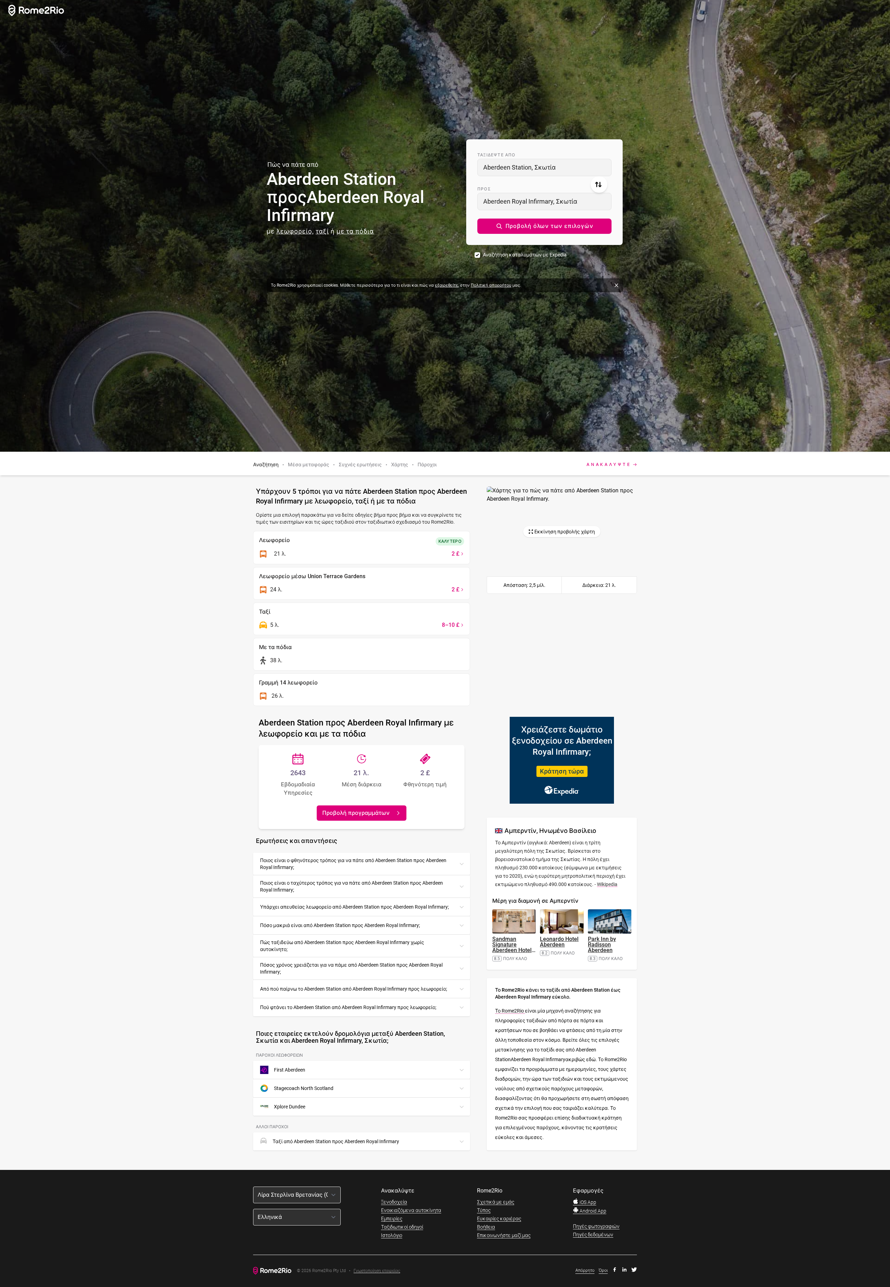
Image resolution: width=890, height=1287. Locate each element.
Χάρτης (399, 464)
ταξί (322, 231)
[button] (544, 226)
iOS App (587, 1202)
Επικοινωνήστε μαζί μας (504, 1235)
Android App (592, 1211)
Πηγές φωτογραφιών (596, 1226)
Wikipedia (607, 884)
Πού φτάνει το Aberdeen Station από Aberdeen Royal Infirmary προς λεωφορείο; (348, 1007)
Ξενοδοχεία (394, 1202)
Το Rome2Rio (510, 1011)
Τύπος (484, 1210)
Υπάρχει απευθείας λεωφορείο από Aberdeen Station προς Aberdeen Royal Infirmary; (354, 907)
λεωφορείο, (295, 231)
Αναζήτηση (265, 464)
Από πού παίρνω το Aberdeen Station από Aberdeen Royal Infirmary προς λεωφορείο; (353, 989)
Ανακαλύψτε (608, 464)
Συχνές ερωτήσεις (360, 464)
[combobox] (544, 167)
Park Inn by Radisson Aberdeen (602, 944)
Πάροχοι (427, 464)
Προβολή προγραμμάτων (356, 813)
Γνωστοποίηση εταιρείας (377, 1271)
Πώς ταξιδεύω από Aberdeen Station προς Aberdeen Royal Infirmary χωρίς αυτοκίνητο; (342, 946)
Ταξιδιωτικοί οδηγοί (402, 1227)
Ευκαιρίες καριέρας (499, 1218)
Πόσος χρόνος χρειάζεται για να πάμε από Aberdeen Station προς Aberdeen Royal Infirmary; (351, 968)
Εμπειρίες (391, 1218)
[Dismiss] (616, 285)
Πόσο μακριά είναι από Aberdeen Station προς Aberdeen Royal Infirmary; (340, 925)
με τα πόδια (355, 231)
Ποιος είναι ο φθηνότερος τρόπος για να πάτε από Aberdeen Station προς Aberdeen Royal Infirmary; (353, 864)
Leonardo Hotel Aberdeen (559, 942)
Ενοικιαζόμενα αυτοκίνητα (411, 1210)
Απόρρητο (584, 1270)
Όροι (603, 1270)
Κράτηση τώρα (562, 771)
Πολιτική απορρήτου (491, 285)
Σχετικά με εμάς (495, 1202)
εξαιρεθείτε (446, 285)
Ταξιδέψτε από (496, 155)
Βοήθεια (486, 1227)
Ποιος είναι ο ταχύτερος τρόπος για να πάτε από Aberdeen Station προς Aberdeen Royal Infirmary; (351, 886)
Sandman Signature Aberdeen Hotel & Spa (513, 947)
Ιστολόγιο (391, 1235)
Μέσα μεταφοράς (308, 464)
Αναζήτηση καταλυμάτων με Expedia (525, 254)
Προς (484, 189)
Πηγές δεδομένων (593, 1234)
